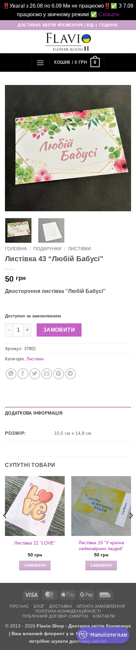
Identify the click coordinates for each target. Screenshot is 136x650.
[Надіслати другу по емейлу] (46, 373)
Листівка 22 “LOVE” (34, 543)
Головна (16, 248)
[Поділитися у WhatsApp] (11, 373)
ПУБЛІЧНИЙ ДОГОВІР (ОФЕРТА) (55, 616)
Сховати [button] (108, 14)
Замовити (59, 330)
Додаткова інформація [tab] (33, 413)
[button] (40, 63)
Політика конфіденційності (68, 611)
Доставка (60, 606)
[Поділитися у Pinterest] (58, 373)
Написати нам (108, 635)
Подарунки (47, 248)
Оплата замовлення (101, 606)
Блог (39, 606)
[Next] (120, 148)
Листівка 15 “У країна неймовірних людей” (101, 545)
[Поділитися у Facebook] (22, 373)
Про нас (19, 606)
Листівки (79, 248)
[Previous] (16, 148)
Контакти (104, 616)
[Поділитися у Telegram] (70, 373)
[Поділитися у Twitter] (34, 373)
